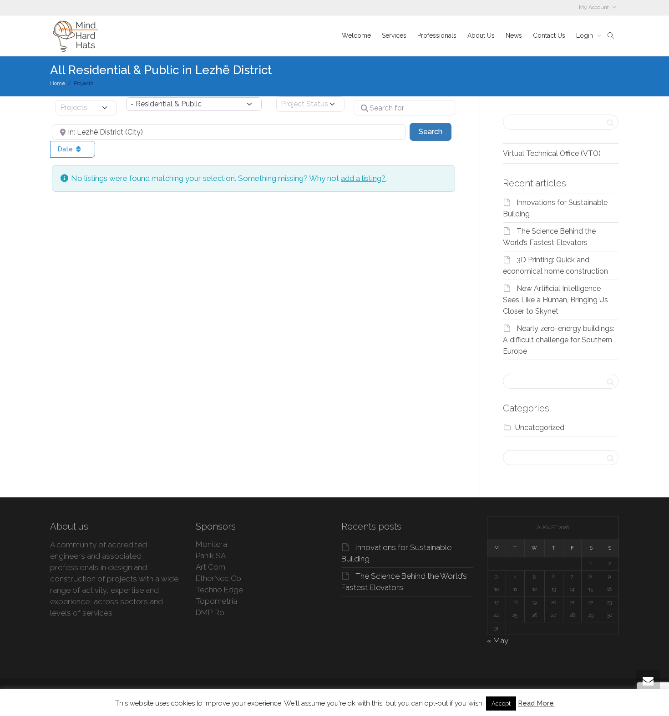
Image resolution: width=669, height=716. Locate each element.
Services (394, 35)
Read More (536, 703)
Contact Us (549, 35)
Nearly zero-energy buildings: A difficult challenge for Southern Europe (558, 339)
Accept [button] (501, 703)
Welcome (356, 35)
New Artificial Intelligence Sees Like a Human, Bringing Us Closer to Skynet (555, 299)
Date (66, 149)
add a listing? (363, 178)
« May (497, 640)
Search (435, 131)
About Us (481, 35)
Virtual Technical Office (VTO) (552, 153)
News (514, 35)
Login (585, 35)
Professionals (436, 35)
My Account (594, 7)
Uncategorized (539, 427)
